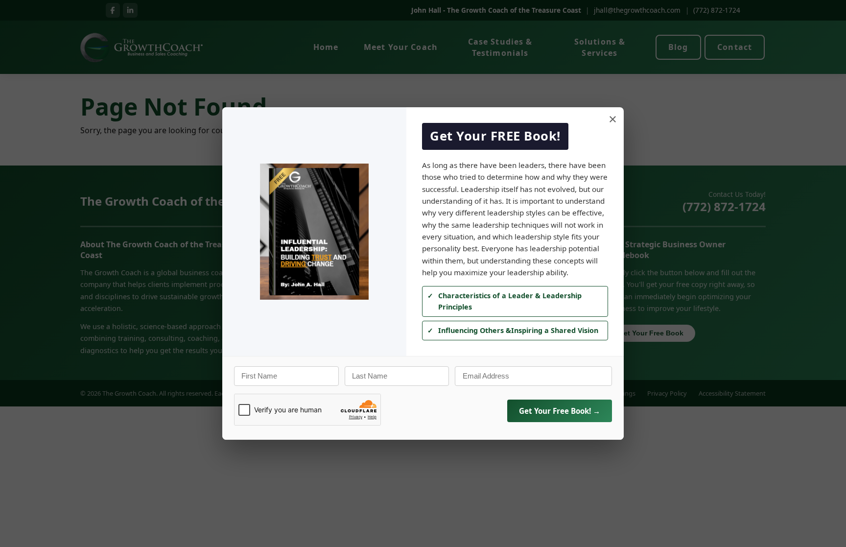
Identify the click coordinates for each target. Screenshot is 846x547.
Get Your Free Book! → (559, 411)
